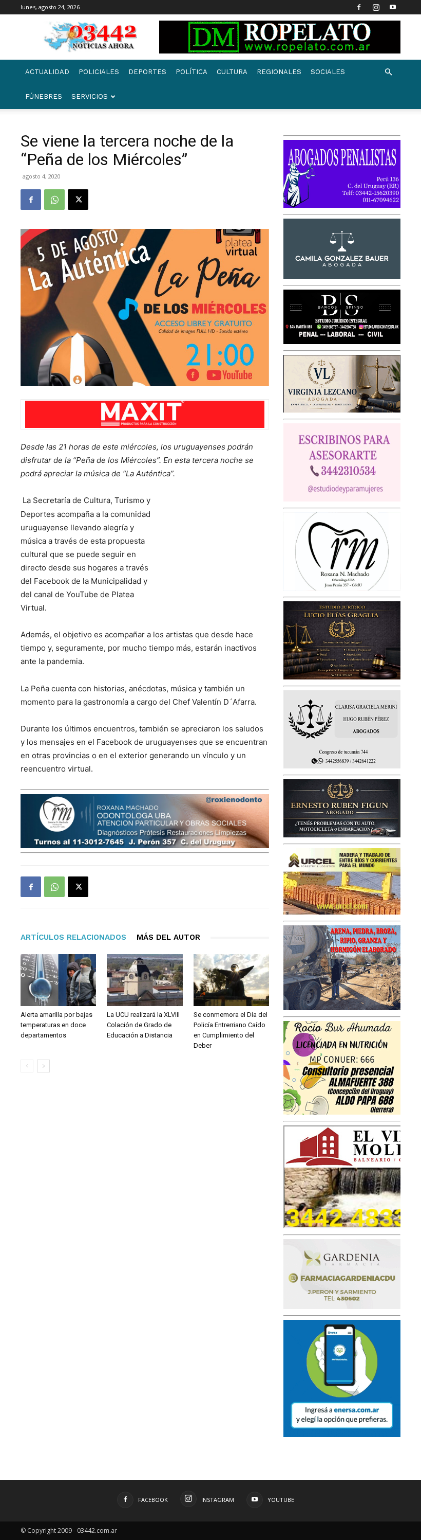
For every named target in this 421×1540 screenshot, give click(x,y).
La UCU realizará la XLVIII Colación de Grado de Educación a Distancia (143, 1025)
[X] (78, 199)
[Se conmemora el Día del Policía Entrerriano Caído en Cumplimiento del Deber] (231, 980)
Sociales (328, 72)
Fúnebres (43, 96)
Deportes (147, 72)
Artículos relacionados (73, 937)
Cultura (232, 72)
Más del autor (168, 937)
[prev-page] (27, 1066)
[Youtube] (392, 7)
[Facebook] (359, 7)
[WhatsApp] (54, 199)
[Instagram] (376, 7)
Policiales (99, 72)
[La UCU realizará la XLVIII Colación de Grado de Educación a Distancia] (144, 980)
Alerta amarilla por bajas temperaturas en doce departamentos (56, 1025)
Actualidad (47, 72)
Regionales (279, 72)
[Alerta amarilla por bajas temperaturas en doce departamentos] (58, 980)
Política (191, 72)
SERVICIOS (89, 96)
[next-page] (43, 1066)
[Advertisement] (217, 548)
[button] (388, 72)
